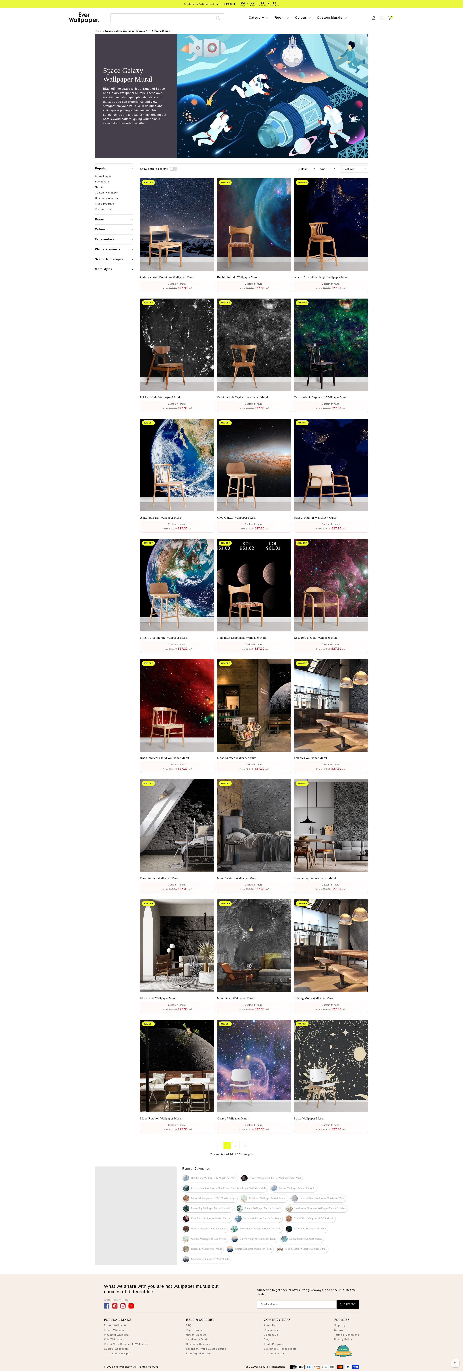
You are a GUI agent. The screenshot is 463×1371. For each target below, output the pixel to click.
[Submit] (218, 18)
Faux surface (105, 239)
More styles (103, 269)
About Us (269, 1325)
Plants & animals (107, 249)
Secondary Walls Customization (206, 1348)
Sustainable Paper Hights (280, 1348)
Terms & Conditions (346, 1334)
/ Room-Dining (161, 31)
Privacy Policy (343, 1339)
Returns (339, 1330)
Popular (101, 168)
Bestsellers (102, 181)
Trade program (104, 203)
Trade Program (273, 1344)
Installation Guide (197, 1339)
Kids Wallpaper (113, 1339)
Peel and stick (104, 209)
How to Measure (196, 1334)
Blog (266, 1339)
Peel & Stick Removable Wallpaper (126, 1344)
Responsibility (273, 1330)
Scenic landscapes (109, 259)
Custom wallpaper (106, 192)
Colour (100, 229)
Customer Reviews (198, 1344)
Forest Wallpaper (115, 1330)
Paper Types (194, 1330)
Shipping (339, 1325)
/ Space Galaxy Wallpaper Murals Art (126, 31)
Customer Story (274, 1353)
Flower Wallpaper (115, 1325)
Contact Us (271, 1334)
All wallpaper (103, 176)
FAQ (188, 1325)
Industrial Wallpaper (116, 1334)
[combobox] (167, 18)
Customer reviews (106, 198)
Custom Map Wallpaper (119, 1353)
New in (99, 187)
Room (99, 219)
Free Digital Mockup (199, 1353)
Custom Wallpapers (116, 1348)
